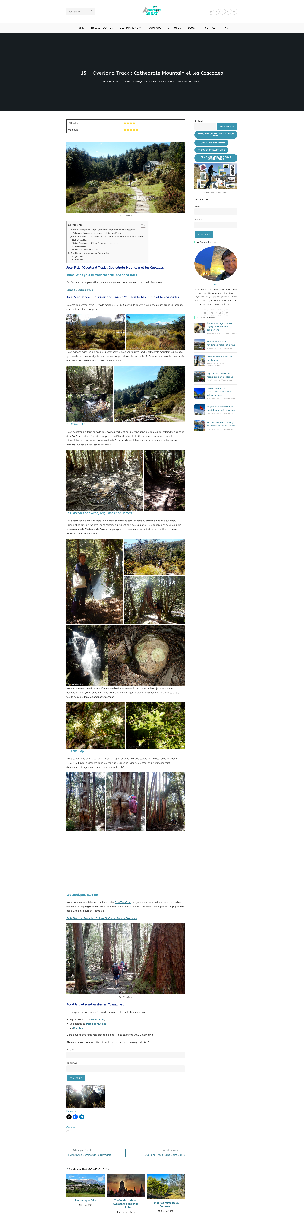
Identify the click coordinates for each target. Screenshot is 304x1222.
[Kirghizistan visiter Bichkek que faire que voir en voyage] (199, 409)
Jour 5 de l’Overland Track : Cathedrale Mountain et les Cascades (102, 229)
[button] (85, 1096)
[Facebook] (211, 12)
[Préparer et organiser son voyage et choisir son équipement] (199, 328)
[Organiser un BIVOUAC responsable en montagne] (199, 376)
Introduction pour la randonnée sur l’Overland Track (98, 233)
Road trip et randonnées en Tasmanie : (89, 253)
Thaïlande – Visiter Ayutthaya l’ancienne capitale (125, 1204)
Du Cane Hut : (81, 240)
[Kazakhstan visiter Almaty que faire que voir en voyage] (199, 425)
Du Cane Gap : (81, 246)
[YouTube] (234, 12)
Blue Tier (78, 1027)
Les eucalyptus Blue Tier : (86, 249)
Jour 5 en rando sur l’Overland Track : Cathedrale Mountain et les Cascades (107, 236)
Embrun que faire (85, 1200)
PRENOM (71, 1063)
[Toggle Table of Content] (141, 225)
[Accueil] (104, 81)
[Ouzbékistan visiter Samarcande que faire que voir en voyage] (199, 393)
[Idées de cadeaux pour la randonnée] (199, 360)
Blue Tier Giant (123, 902)
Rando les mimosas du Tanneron (165, 1204)
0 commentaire (227, 348)
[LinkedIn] (228, 12)
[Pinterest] (216, 12)
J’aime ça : (79, 256)
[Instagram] (222, 12)
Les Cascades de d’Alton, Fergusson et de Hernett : (97, 243)
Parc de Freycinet (96, 1023)
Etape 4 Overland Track (79, 289)
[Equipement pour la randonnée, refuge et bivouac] (199, 344)
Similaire (79, 260)
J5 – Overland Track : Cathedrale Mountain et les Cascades (173, 81)
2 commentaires (229, 333)
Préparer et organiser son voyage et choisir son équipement (220, 326)
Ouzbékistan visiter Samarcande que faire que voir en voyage (220, 391)
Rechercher (200, 121)
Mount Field (97, 1019)
